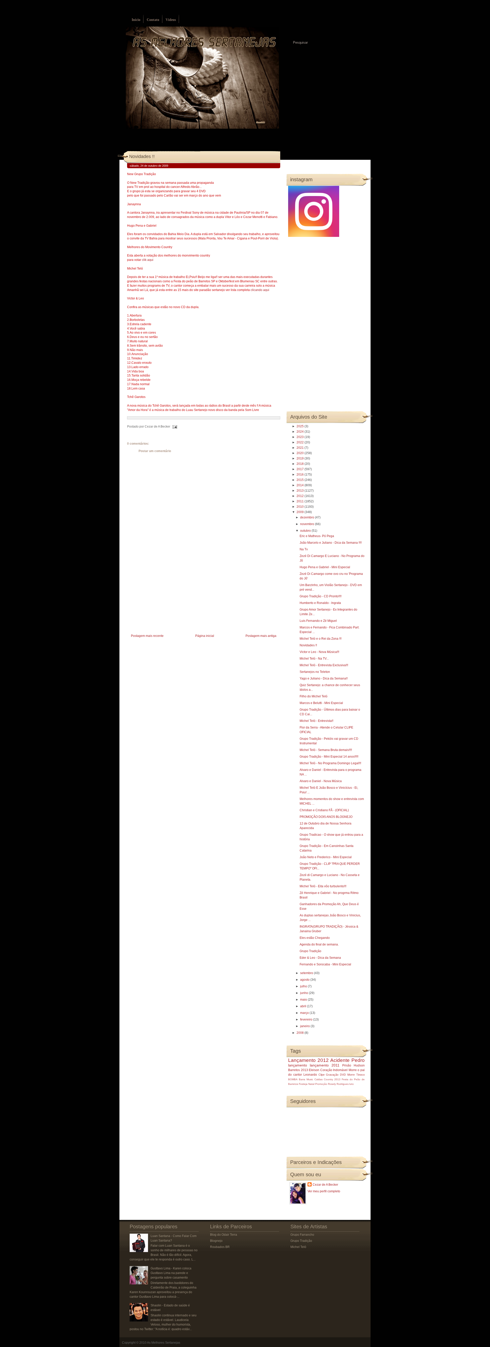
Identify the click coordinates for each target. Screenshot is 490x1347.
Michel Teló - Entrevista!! (316, 721)
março (305, 1013)
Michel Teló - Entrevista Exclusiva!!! (324, 665)
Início (136, 20)
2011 (300, 501)
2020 (300, 453)
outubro (306, 530)
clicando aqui (260, 290)
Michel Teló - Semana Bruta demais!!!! (326, 750)
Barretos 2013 (298, 1070)
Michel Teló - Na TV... (314, 658)
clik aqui (147, 260)
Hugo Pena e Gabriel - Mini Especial (325, 567)
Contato (153, 20)
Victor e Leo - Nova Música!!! (319, 652)
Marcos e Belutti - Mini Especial (321, 703)
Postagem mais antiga (261, 636)
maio (304, 999)
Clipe (321, 1074)
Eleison (314, 1070)
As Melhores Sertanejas (163, 1342)
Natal (311, 1084)
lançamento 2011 (324, 1065)
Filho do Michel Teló (313, 696)
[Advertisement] (165, 597)
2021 (300, 448)
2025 (300, 426)
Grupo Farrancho (302, 1234)
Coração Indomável (334, 1070)
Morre (353, 1070)
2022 (300, 442)
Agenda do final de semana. (319, 944)
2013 (300, 490)
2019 (300, 458)
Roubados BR (220, 1247)
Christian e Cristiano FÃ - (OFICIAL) (324, 810)
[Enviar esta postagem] (174, 426)
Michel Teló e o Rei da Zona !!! (320, 638)
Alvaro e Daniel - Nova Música (321, 781)
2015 (300, 480)
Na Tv (304, 549)
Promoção (321, 1084)
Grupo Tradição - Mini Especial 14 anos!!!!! (329, 756)
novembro (307, 524)
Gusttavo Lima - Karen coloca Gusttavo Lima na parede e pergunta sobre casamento (171, 1273)
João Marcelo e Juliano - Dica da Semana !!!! (331, 542)
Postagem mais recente (147, 636)
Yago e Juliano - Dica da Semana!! (324, 678)
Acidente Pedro (347, 1060)
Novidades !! (142, 156)
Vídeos (171, 20)
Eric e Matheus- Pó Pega (317, 536)
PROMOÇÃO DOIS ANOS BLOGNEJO (326, 817)
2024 (300, 431)
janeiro (305, 1026)
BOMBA (293, 1079)
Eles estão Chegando (315, 938)
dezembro (307, 517)
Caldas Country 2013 (327, 1079)
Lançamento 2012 (308, 1060)
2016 (300, 474)
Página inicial (204, 636)
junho (304, 993)
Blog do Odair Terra (223, 1234)
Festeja (303, 1084)
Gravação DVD (336, 1074)
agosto (305, 979)
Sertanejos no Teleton (315, 672)
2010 (300, 506)
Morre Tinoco (356, 1074)
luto (351, 1084)
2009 (300, 512)
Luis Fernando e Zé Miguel (318, 621)
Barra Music (306, 1079)
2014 (300, 485)
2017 (300, 469)
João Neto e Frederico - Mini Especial (326, 857)
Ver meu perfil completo (324, 1191)
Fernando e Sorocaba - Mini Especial (325, 964)
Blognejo (216, 1241)
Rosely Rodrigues (338, 1084)
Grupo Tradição (310, 951)
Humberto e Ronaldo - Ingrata (320, 603)
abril (303, 1006)
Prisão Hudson (353, 1065)
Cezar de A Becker (325, 1184)
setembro (307, 973)
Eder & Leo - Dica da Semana (320, 958)
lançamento (297, 1065)
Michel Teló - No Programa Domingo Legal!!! (330, 763)
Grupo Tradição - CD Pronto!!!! (320, 596)
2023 (300, 437)
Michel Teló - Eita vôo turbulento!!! (323, 886)
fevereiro (306, 1019)
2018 (300, 464)
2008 (300, 1033)
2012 (300, 496)
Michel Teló (298, 1247)
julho (304, 986)
